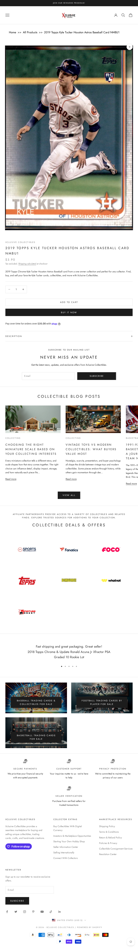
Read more (10, 479)
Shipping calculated (27, 263)
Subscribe (97, 376)
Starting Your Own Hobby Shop (69, 841)
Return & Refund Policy (110, 837)
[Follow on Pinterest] (33, 911)
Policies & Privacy (108, 843)
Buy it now (69, 312)
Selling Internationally (63, 852)
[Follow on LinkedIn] (59, 911)
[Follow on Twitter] (16, 911)
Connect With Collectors (65, 858)
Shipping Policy (107, 826)
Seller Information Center (65, 847)
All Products (30, 32)
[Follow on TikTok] (51, 911)
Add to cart (69, 302)
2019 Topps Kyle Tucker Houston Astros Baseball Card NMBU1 (81, 32)
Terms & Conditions (109, 832)
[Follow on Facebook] (7, 911)
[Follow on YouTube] (42, 911)
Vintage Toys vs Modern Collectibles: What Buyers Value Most (91, 449)
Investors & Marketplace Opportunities (72, 836)
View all (69, 495)
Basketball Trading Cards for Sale (36, 737)
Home (12, 32)
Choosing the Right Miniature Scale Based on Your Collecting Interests (31, 449)
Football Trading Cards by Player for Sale (102, 702)
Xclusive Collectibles (20, 242)
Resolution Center (108, 854)
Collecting (13, 438)
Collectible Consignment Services (116, 848)
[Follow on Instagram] (24, 911)
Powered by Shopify (89, 927)
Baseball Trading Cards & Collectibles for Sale (36, 702)
